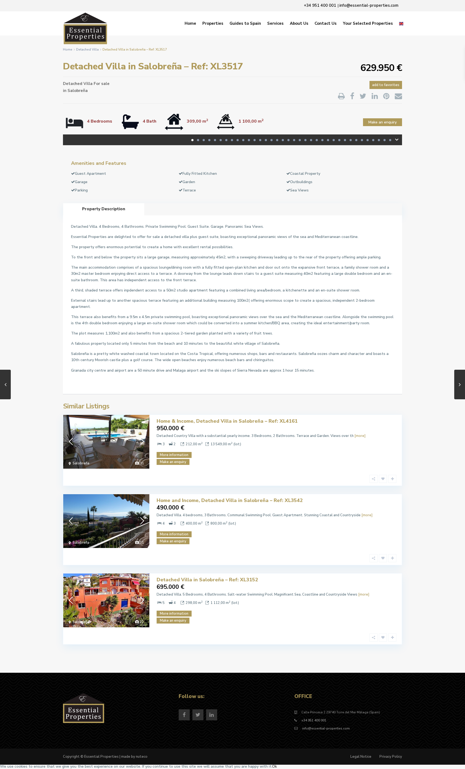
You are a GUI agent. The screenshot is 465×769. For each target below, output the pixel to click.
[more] (359, 435)
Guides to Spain (245, 23)
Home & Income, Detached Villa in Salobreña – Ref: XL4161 (227, 421)
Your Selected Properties (368, 23)
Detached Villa (87, 49)
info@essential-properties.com (325, 728)
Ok (274, 766)
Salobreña (78, 90)
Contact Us (326, 23)
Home (190, 23)
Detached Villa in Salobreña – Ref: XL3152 (207, 579)
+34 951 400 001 (313, 720)
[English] (401, 23)
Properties (212, 23)
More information (174, 455)
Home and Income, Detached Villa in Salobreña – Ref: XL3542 (230, 500)
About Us (299, 23)
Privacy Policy (390, 756)
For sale (102, 83)
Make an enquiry (382, 122)
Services (275, 23)
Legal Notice (360, 756)
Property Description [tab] (103, 209)
